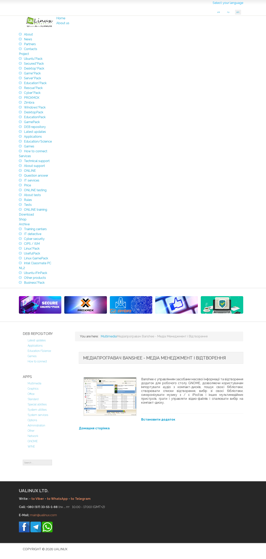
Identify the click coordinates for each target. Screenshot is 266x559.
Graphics (33, 388)
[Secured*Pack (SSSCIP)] (40, 305)
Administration (36, 425)
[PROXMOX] (85, 305)
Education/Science (39, 350)
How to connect (37, 361)
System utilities (37, 409)
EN (238, 12)
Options (32, 420)
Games (32, 356)
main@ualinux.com (43, 515)
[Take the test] (176, 305)
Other (31, 430)
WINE (31, 446)
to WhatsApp (57, 499)
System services (38, 414)
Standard (33, 399)
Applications (35, 345)
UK (218, 12)
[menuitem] (60, 18)
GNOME (33, 441)
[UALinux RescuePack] (222, 305)
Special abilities (37, 404)
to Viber (37, 499)
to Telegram (81, 499)
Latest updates (37, 340)
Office (31, 393)
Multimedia (34, 383)
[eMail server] (131, 305)
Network (33, 436)
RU (228, 12)
